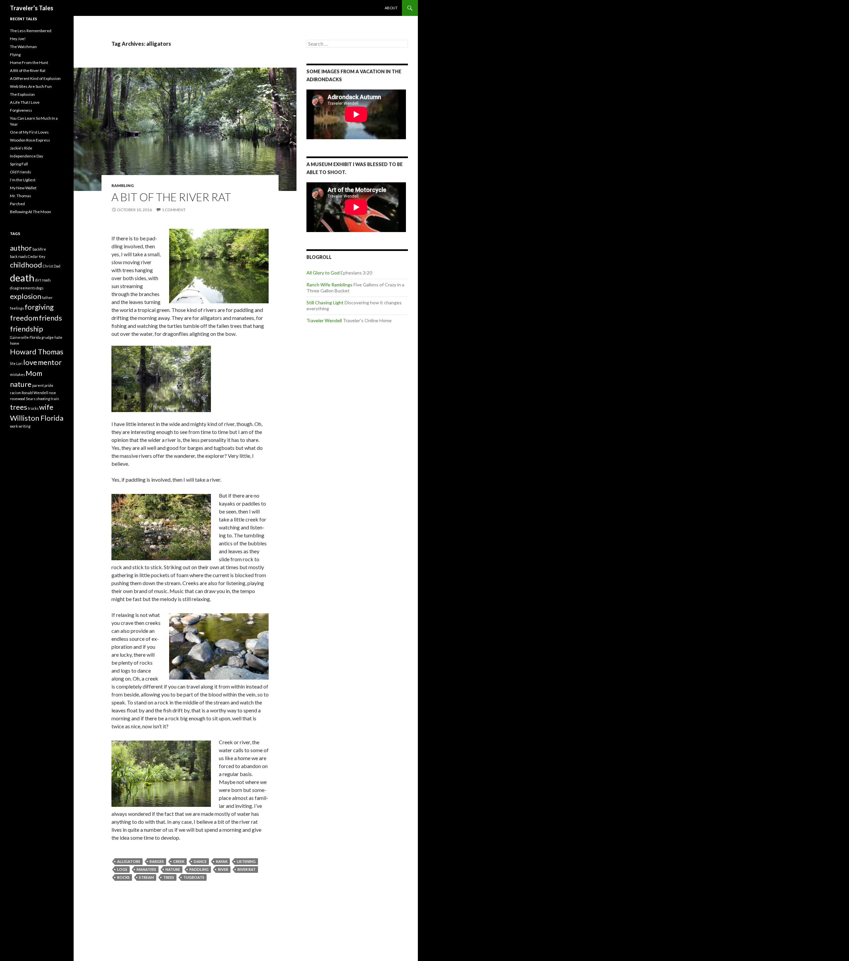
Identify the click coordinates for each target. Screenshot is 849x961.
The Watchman (23, 46)
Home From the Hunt (29, 62)
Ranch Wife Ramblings (329, 284)
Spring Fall (19, 163)
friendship (26, 328)
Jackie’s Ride (21, 148)
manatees (146, 869)
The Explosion (22, 94)
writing (25, 426)
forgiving (39, 306)
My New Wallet (23, 187)
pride (48, 385)
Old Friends (20, 171)
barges (157, 861)
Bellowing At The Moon (30, 211)
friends (50, 317)
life (13, 363)
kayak (222, 861)
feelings (17, 308)
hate (58, 337)
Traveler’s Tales (31, 8)
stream (146, 877)
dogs (39, 288)
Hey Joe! (18, 38)
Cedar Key (36, 256)
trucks (33, 408)
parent (38, 385)
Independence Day (26, 155)
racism (15, 392)
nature (172, 869)
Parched (17, 203)
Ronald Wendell (35, 392)
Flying (15, 54)
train (55, 398)
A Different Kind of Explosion (35, 78)
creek (178, 861)
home (14, 343)
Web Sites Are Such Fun (31, 86)
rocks (123, 877)
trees (168, 877)
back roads (18, 256)
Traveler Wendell (324, 320)
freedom (24, 317)
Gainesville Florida (25, 337)
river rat (246, 869)
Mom (34, 373)
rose (52, 392)
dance (200, 861)
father (47, 297)
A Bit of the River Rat (171, 197)
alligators (128, 861)
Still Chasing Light (325, 302)
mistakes (17, 374)
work (14, 426)
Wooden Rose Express (30, 140)
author (21, 247)
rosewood (17, 398)
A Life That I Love (24, 102)
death (22, 277)
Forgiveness (21, 110)
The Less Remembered (30, 30)
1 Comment (174, 209)
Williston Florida (36, 417)
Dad (57, 266)
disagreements (22, 288)
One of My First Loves (29, 132)
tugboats (193, 877)
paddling (199, 869)
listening (246, 861)
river (223, 869)
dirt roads (43, 280)
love (30, 362)
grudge (47, 337)
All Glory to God (323, 272)
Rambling (122, 185)
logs (122, 869)
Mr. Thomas (20, 195)
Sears (30, 398)
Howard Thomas (36, 351)
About (391, 8)
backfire (39, 249)
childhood (26, 264)
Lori (19, 363)
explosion (25, 296)
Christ (48, 266)
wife (46, 406)
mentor (50, 362)
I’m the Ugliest (22, 179)
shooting (43, 398)
